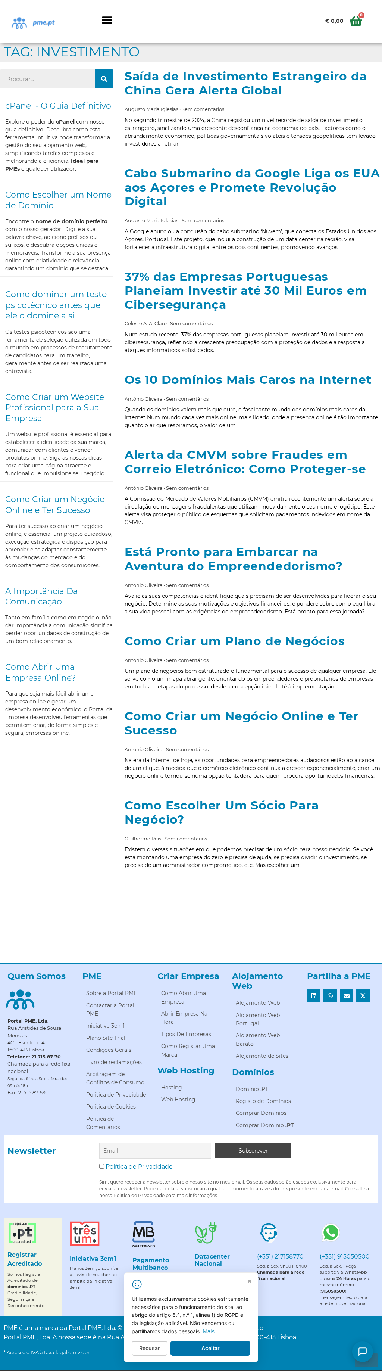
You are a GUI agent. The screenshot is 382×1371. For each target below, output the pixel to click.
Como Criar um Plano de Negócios (235, 641)
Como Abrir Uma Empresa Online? (40, 672)
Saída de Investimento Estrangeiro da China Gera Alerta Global (246, 83)
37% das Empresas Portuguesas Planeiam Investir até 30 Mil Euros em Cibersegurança (246, 291)
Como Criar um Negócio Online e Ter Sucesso (55, 504)
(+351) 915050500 (345, 1256)
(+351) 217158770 (280, 1256)
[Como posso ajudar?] (362, 1351)
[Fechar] (249, 1281)
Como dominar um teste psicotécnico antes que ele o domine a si (56, 305)
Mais (209, 1331)
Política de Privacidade (139, 1166)
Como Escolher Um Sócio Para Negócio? (222, 812)
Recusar (149, 1348)
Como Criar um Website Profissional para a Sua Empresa (54, 407)
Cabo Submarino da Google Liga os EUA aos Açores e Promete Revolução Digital (252, 187)
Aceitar (210, 1348)
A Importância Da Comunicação (41, 596)
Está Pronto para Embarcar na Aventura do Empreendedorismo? (234, 559)
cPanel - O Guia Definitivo (58, 106)
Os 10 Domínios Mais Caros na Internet (248, 380)
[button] (106, 19)
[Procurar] (104, 78)
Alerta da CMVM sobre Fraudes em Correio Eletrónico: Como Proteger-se (245, 462)
